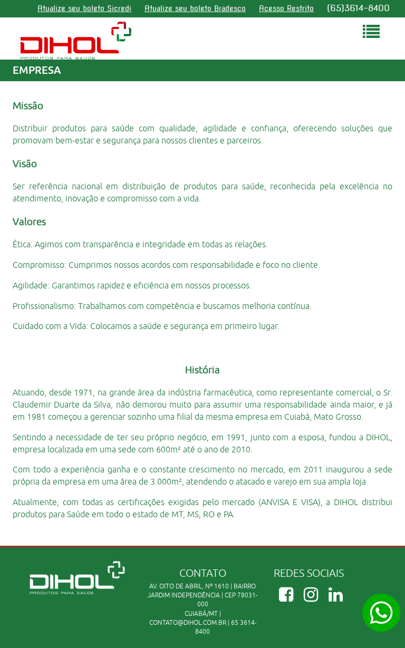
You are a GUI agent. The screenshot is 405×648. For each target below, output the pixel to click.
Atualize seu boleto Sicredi (84, 8)
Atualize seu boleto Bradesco (195, 8)
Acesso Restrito (286, 8)
